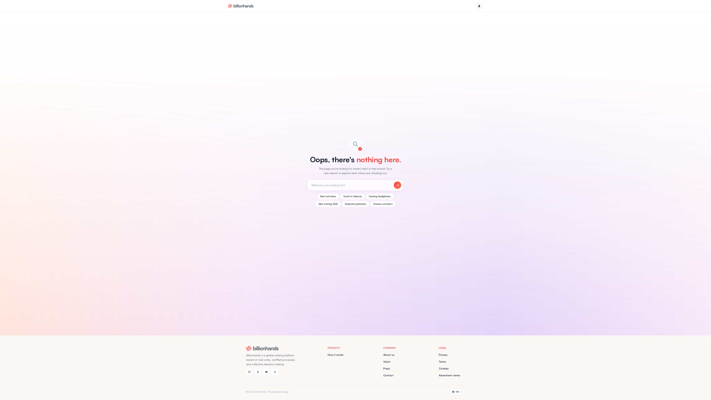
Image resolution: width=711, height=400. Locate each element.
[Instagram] (249, 372)
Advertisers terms (449, 375)
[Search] (397, 185)
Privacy (443, 354)
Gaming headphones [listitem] (380, 196)
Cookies (444, 368)
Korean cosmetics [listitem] (383, 204)
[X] (258, 372)
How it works (335, 354)
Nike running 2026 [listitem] (328, 204)
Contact (388, 375)
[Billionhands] (240, 6)
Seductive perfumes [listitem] (355, 204)
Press (386, 368)
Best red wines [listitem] (328, 196)
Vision (386, 361)
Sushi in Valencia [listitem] (352, 196)
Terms (442, 361)
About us (388, 354)
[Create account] (479, 6)
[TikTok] (275, 372)
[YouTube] (266, 372)
